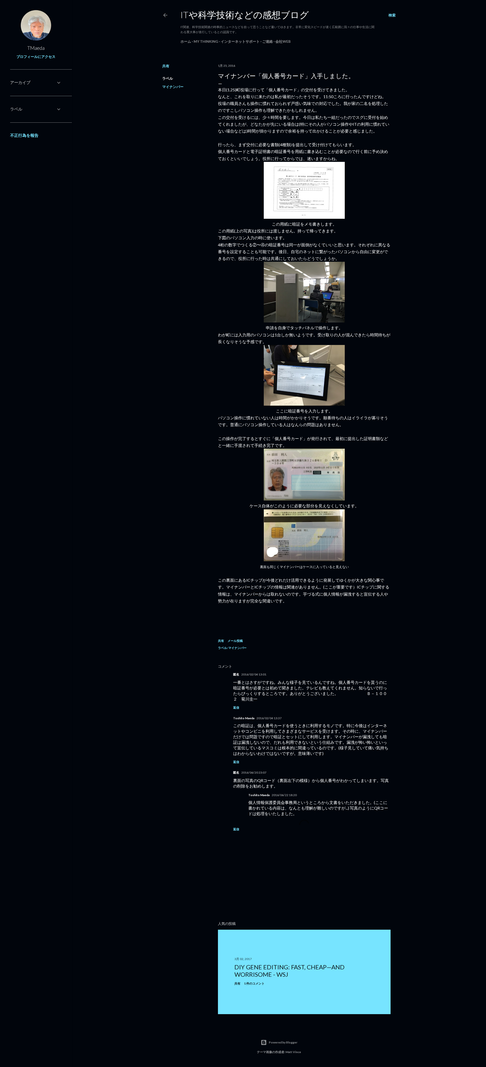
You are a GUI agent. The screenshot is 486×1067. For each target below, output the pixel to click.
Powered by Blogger (283, 1042)
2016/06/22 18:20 (284, 795)
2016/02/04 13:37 (268, 718)
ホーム (185, 41)
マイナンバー (173, 86)
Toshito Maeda (243, 718)
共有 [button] (165, 66)
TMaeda (36, 48)
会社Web (283, 41)
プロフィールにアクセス (35, 56)
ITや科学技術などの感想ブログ (244, 14)
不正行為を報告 (24, 135)
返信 (236, 707)
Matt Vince (293, 1052)
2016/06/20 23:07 (253, 772)
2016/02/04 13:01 (253, 674)
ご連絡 (267, 41)
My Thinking (206, 41)
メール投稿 (235, 641)
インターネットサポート (240, 41)
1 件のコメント (254, 983)
